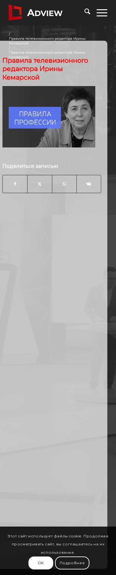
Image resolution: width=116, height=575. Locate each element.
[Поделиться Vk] (89, 183)
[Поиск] (84, 12)
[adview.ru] (48, 12)
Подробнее (72, 563)
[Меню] (98, 12)
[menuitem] (84, 12)
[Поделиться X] (40, 183)
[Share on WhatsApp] (64, 183)
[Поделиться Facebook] (15, 183)
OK (41, 563)
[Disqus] (51, 297)
